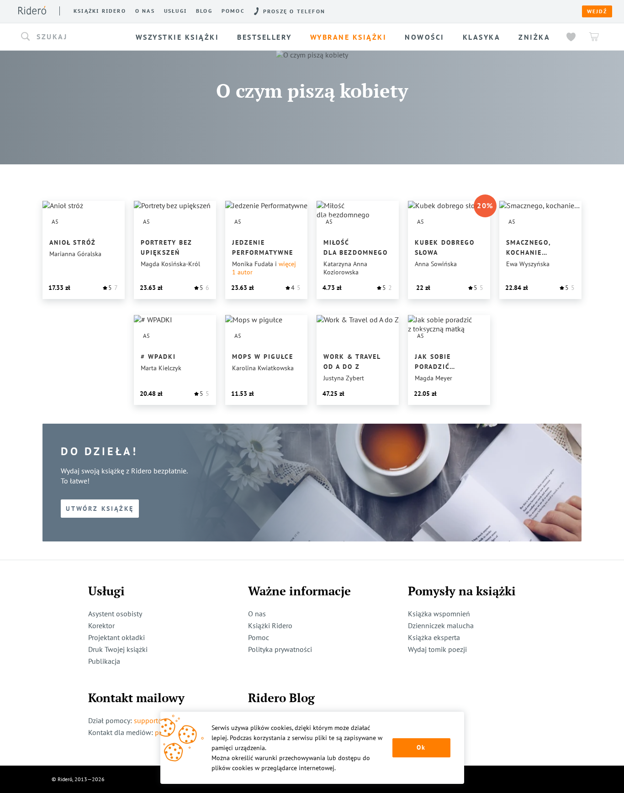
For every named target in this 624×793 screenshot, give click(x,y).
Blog (204, 11)
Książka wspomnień (439, 613)
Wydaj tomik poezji (437, 649)
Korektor (101, 625)
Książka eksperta (434, 637)
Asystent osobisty (115, 613)
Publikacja (104, 661)
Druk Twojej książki (118, 649)
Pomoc (233, 11)
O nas (145, 11)
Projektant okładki (116, 637)
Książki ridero (100, 11)
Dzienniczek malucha (441, 625)
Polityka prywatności (280, 649)
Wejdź (597, 11)
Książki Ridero (270, 625)
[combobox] (73, 37)
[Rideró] (32, 10)
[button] (73, 37)
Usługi (175, 11)
